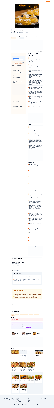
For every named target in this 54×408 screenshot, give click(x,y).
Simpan (15, 36)
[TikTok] (45, 398)
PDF (27, 36)
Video (13, 304)
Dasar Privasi (17, 400)
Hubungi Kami (17, 399)
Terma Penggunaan (18, 401)
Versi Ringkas (40, 53)
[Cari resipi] (40, 1)
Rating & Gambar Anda (15, 311)
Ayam (28, 398)
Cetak (21, 36)
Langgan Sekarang (29, 327)
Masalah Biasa (17, 270)
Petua (13, 270)
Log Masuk (24, 327)
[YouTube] (44, 398)
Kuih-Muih (29, 400)
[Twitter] (41, 398)
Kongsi (34, 36)
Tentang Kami (17, 398)
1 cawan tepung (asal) (16, 58)
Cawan (23, 62)
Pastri (11, 29)
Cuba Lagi (17, 319)
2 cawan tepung (15, 59)
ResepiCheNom (7, 1)
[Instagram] (42, 398)
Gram (21, 62)
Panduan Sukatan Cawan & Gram (17, 258)
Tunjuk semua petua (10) (16, 287)
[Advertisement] (27, 45)
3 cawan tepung (20, 59)
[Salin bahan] (24, 55)
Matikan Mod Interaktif (40, 51)
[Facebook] (39, 398)
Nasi (28, 399)
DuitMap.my (22, 404)
